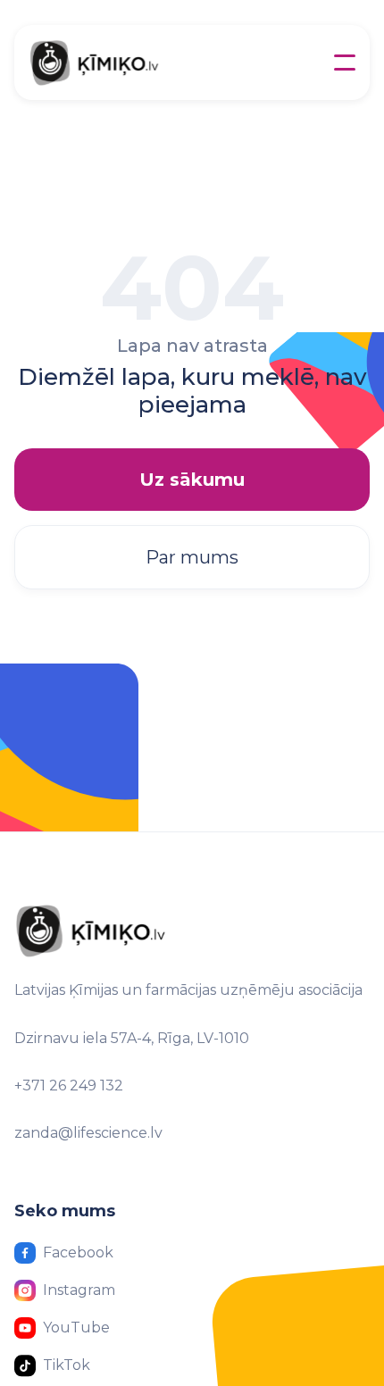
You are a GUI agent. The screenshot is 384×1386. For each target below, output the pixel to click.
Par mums (192, 557)
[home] (123, 62)
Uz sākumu (192, 479)
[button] (344, 62)
